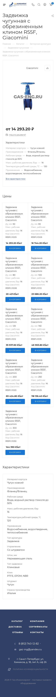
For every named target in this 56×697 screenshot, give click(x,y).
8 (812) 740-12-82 (29, 643)
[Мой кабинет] (44, 4)
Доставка (15, 626)
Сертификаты (38, 626)
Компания (37, 621)
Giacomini (32, 68)
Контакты (37, 632)
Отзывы (17, 632)
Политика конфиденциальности (30, 669)
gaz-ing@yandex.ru (30, 649)
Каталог (17, 621)
